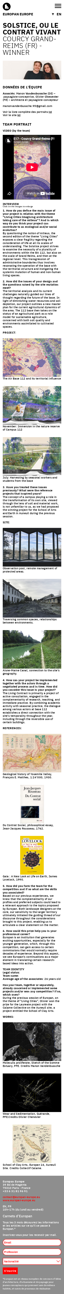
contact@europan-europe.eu (21, 1197)
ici (50, 112)
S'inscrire (10, 1271)
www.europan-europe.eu (19, 1200)
